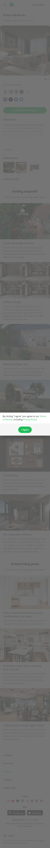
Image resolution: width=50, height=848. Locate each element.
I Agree (25, 429)
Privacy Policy (30, 419)
